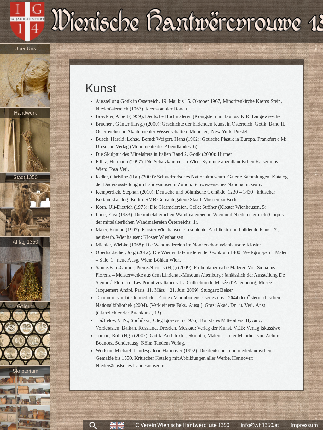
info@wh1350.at (260, 425)
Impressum (304, 425)
